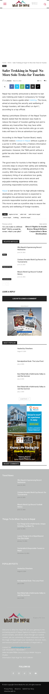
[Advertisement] (24, 33)
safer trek (23, 214)
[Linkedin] (27, 86)
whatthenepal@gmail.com (20, 647)
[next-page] (7, 283)
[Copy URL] (38, 86)
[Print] (32, 86)
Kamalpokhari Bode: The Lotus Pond (30, 361)
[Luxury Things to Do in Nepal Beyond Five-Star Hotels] (9, 539)
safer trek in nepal (34, 214)
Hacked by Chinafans (25, 348)
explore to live (13, 214)
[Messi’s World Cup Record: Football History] (9, 275)
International (7, 279)
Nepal (5, 191)
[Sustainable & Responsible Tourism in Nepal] (9, 552)
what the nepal (25, 217)
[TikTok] (24, 673)
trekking (33, 100)
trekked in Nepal (23, 141)
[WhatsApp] (22, 86)
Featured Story (7, 267)
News (9, 63)
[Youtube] (36, 673)
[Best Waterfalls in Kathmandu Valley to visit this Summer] (9, 377)
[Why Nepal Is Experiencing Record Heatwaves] (9, 251)
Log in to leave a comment (24, 299)
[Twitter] (17, 86)
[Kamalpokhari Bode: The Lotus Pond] (9, 365)
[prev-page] (3, 283)
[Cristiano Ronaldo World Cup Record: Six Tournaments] (9, 263)
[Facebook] (11, 86)
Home (4, 63)
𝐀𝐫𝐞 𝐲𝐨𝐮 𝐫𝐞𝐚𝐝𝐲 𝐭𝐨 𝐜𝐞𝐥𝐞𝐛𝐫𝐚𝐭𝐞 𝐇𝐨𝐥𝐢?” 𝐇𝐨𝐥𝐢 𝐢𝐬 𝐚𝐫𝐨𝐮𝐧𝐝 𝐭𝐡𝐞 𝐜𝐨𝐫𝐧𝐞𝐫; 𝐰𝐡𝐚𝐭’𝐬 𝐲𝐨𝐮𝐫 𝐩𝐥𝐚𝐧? (12, 229)
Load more (23, 399)
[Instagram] (19, 673)
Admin (9, 81)
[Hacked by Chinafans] (9, 352)
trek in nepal (7, 217)
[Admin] (3, 81)
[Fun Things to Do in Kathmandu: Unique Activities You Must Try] (9, 527)
